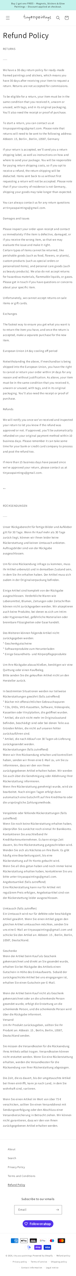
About (12, 1149)
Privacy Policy (16, 1167)
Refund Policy (16, 1185)
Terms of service (39, 1261)
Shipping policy (59, 1261)
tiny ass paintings (23, 1255)
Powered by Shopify (43, 1255)
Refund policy (63, 1255)
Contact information (31, 1267)
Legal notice (52, 1267)
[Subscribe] (57, 1209)
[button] (8, 18)
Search (12, 1158)
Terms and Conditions (21, 1176)
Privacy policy (20, 1261)
